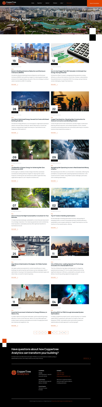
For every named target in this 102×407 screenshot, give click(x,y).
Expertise (39, 3)
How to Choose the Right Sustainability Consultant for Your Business (30, 216)
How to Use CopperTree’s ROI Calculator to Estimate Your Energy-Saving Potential (68, 71)
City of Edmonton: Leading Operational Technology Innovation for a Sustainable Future (67, 264)
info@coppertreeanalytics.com (63, 376)
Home (32, 3)
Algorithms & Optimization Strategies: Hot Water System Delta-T (29, 264)
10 (64, 332)
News (12, 69)
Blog (52, 69)
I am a (61, 3)
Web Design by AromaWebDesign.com (64, 401)
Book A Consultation (94, 3)
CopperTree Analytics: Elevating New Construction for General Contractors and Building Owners (68, 120)
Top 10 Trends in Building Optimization (63, 216)
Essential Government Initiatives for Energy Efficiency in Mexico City (29, 313)
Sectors (47, 3)
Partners (55, 3)
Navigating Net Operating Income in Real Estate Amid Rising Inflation (70, 168)
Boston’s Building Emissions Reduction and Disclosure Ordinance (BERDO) (28, 71)
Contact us (86, 358)
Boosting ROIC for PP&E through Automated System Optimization (67, 313)
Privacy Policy (54, 401)
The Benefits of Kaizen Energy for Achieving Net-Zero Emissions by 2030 (28, 168)
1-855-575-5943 (60, 374)
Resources (69, 3)
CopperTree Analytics (17, 66)
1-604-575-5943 (60, 373)
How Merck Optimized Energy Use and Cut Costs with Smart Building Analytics (30, 120)
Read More (13, 84)
